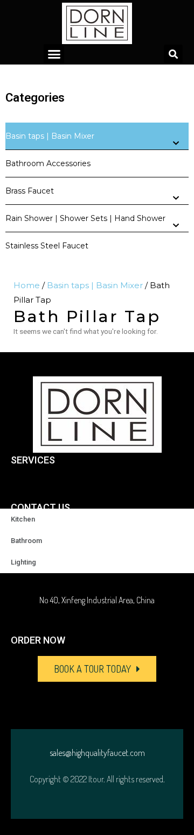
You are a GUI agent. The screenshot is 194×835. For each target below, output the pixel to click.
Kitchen (23, 519)
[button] (54, 54)
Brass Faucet (29, 191)
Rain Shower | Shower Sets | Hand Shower (85, 218)
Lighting (23, 562)
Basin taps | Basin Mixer (49, 136)
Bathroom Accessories (48, 163)
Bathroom (26, 541)
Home (26, 285)
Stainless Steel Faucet (46, 246)
